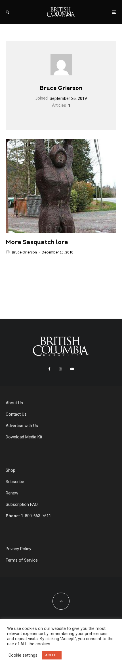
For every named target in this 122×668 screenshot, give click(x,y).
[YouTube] (72, 369)
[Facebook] (49, 369)
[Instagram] (60, 369)
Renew (12, 493)
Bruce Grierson (61, 88)
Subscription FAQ (22, 504)
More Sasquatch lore (37, 242)
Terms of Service (22, 560)
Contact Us (16, 414)
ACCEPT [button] (51, 655)
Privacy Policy (18, 548)
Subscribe (15, 481)
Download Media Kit (24, 437)
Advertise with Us (22, 425)
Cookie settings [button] (23, 655)
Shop (10, 470)
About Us (14, 402)
